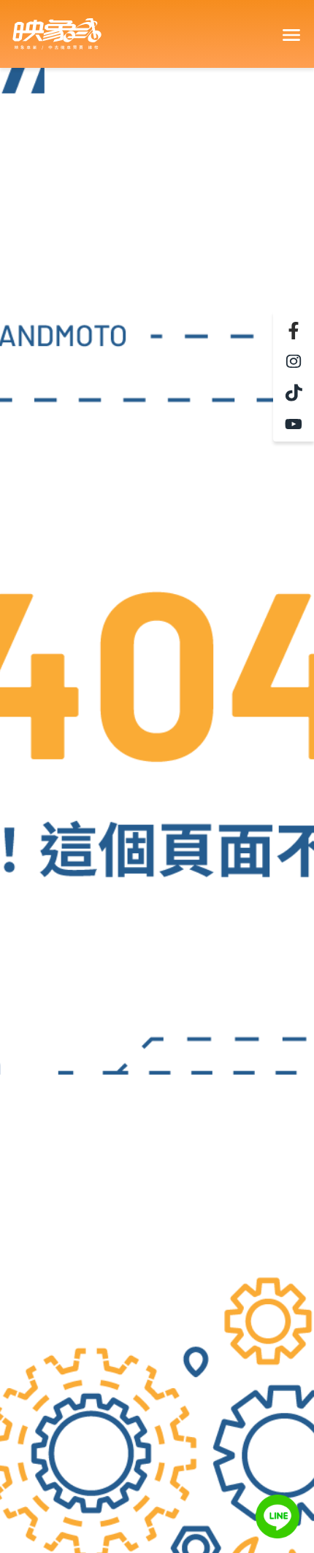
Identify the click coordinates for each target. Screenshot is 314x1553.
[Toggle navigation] (290, 34)
